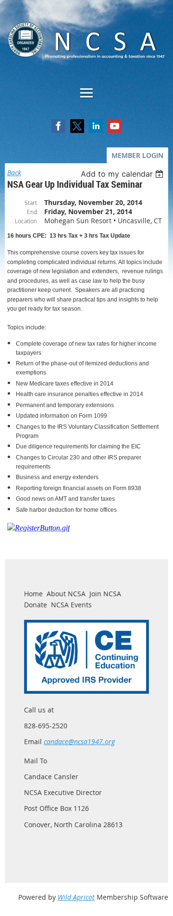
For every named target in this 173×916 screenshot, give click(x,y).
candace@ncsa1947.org (79, 741)
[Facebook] (58, 126)
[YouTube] (115, 126)
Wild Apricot (76, 897)
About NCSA (66, 593)
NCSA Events (71, 604)
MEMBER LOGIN (137, 155)
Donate (35, 604)
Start (31, 202)
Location (26, 221)
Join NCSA (105, 593)
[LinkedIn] (96, 126)
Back (14, 172)
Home (33, 593)
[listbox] (123, 174)
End (32, 212)
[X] (77, 126)
